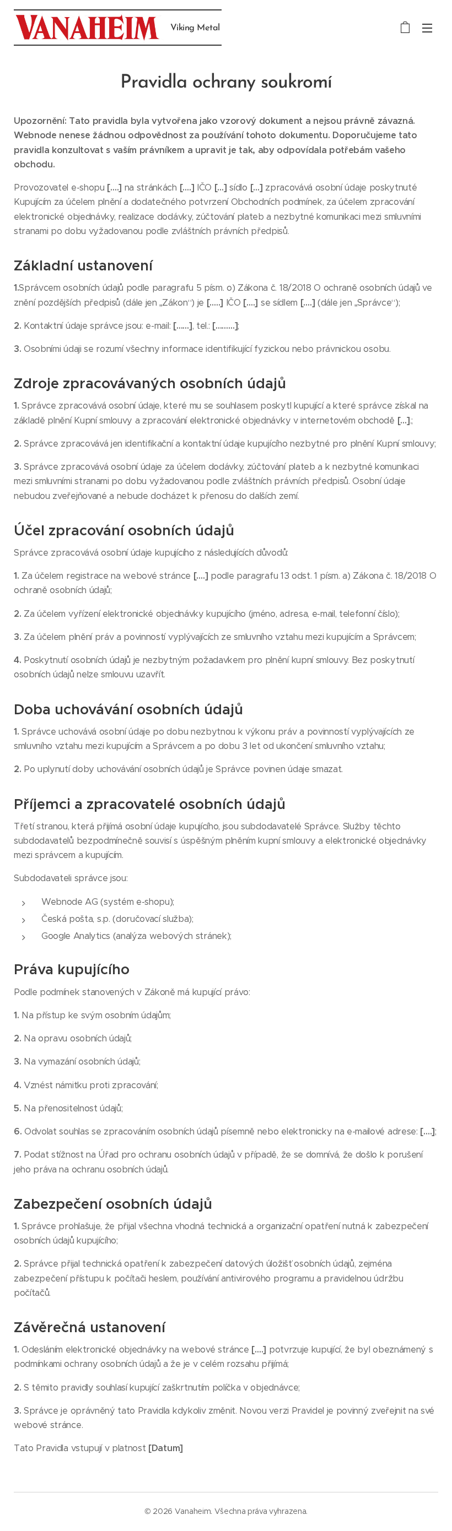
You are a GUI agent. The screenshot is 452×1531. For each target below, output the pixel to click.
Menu (427, 28)
